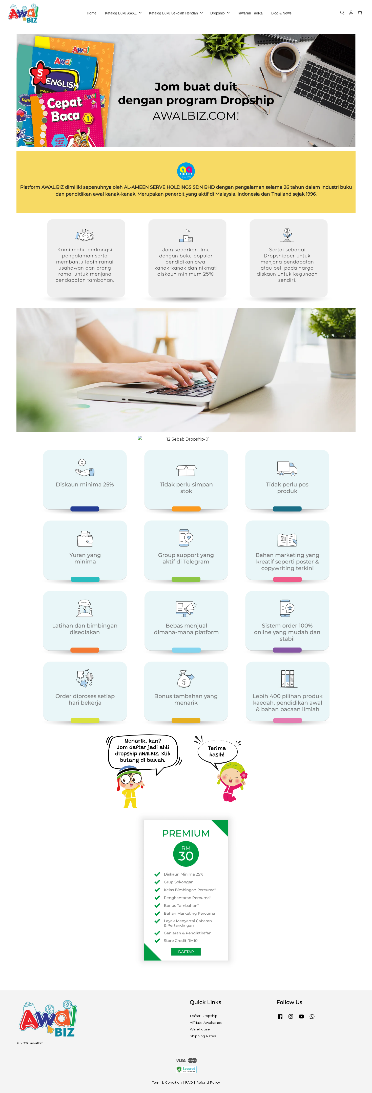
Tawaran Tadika (250, 12)
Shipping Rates (203, 1036)
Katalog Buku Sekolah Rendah (173, 12)
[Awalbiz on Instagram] (290, 1019)
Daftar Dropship (203, 1016)
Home (91, 12)
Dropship (217, 12)
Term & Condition (167, 1082)
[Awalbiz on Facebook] (280, 1019)
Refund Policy (208, 1082)
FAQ (189, 1082)
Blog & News (281, 12)
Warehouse (200, 1029)
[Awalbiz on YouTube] (301, 1019)
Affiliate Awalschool (206, 1023)
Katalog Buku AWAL (121, 12)
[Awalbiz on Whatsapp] (312, 1019)
